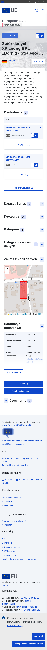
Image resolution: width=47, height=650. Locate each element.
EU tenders (7, 543)
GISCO (40, 314)
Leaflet (11, 314)
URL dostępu (25, 145)
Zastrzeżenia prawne (11, 498)
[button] (37, 1)
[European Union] (22, 576)
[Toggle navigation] (42, 23)
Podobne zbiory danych (22, 391)
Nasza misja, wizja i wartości (15, 521)
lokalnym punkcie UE (30, 610)
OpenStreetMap (22, 314)
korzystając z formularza (26, 607)
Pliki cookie (7, 501)
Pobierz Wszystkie (22, 188)
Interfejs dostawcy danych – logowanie (19, 559)
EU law (5, 539)
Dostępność (7, 505)
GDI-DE (11, 61)
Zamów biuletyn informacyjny (15, 465)
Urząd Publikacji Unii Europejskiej (17, 425)
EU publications (9, 555)
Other (7, 483)
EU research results (11, 547)
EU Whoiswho (8, 551)
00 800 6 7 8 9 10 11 (30, 598)
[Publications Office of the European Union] (22, 432)
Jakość (22, 384)
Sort (7, 120)
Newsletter (7, 525)
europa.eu (6, 585)
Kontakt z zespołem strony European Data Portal (20, 460)
